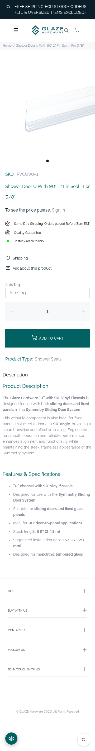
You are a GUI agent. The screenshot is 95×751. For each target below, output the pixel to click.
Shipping (20, 258)
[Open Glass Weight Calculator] (11, 738)
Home (7, 45)
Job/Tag (12, 285)
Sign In (58, 210)
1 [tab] (47, 161)
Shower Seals (48, 359)
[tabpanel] (47, 108)
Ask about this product (32, 268)
